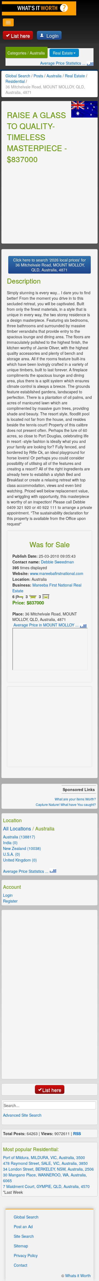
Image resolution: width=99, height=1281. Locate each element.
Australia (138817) (19, 837)
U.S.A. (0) (11, 854)
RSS (77, 1133)
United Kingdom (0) (20, 860)
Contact (20, 1265)
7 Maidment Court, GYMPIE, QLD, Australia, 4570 (46, 1186)
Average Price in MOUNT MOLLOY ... (46, 625)
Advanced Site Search (22, 1115)
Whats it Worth (78, 1275)
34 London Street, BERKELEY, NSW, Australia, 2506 (48, 1169)
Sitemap (21, 1246)
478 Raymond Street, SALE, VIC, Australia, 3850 (45, 1163)
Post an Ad (23, 1226)
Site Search (24, 1236)
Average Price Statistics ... (63, 63)
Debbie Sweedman (57, 562)
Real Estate (63, 53)
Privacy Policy (26, 1255)
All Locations (17, 828)
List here (20, 35)
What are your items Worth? (75, 799)
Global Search (26, 1217)
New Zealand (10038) (22, 848)
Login (52, 35)
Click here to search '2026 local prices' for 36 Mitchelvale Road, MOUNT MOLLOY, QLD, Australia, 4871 (49, 264)
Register (10, 901)
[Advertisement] (48, 202)
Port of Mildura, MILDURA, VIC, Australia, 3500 (44, 1157)
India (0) (10, 842)
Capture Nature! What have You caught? (66, 804)
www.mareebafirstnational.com (56, 573)
